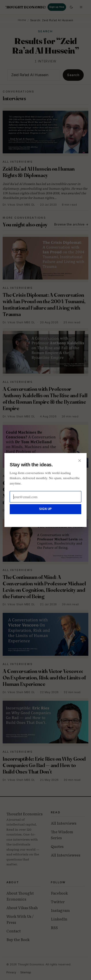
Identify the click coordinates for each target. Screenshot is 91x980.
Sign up (45, 509)
